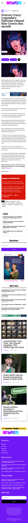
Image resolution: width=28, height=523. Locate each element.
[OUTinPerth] (2, 11)
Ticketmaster (7, 168)
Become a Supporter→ (7, 195)
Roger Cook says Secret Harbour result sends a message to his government (13, 480)
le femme (4, 204)
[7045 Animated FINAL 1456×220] (14, 94)
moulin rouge (16, 204)
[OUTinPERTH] (14, 3)
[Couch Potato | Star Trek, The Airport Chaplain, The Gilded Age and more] (14, 329)
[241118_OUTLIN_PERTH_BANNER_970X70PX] (14, 428)
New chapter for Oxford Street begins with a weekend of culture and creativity (12, 308)
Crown (18, 201)
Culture (5, 51)
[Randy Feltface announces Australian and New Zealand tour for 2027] (14, 395)
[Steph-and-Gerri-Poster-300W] (14, 268)
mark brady (9, 204)
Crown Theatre (11, 203)
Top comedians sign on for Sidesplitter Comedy (13, 231)
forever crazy (19, 203)
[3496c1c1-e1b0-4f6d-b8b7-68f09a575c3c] (14, 316)
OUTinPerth (7, 11)
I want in (14, 249)
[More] (19, 59)
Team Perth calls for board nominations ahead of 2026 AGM (13, 222)
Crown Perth (4, 203)
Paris (21, 204)
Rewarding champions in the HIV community (12, 485)
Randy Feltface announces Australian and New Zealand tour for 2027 (14, 226)
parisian (3, 206)
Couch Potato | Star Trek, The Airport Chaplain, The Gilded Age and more (12, 217)
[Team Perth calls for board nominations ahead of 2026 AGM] (14, 363)
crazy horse (12, 201)
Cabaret (7, 201)
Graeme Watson (6, 382)
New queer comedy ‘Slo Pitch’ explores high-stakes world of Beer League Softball (12, 488)
